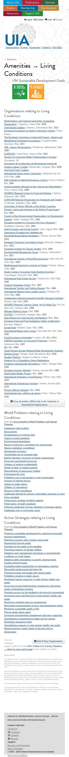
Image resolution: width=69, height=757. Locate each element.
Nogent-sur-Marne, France (35, 357)
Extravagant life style (14, 474)
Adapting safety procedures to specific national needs (30, 559)
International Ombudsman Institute (21, 383)
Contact (39, 20)
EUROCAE (9, 154)
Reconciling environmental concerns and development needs (33, 605)
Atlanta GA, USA (46, 278)
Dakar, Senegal (21, 219)
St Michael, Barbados (14, 203)
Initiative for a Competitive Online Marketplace (26, 360)
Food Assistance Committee (18, 337)
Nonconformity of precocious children (22, 471)
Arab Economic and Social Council (21, 229)
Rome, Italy (49, 377)
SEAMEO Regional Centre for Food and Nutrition (27, 193)
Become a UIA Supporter (19, 745)
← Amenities (10, 59)
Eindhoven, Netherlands (44, 147)
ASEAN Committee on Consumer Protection (25, 341)
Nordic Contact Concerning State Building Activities (29, 272)
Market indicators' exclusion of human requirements (29, 458)
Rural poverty (10, 431)
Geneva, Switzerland (37, 127)
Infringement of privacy (15, 451)
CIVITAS (8, 314)
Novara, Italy (10, 301)
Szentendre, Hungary (25, 314)
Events (10, 8)
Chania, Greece (56, 265)
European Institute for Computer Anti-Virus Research (29, 222)
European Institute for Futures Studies (22, 249)
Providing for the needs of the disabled (23, 546)
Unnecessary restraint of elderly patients (23, 500)
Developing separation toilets (18, 622)
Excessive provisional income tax (20, 461)
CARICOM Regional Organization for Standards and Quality (33, 200)
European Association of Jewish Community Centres (29, 131)
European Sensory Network (17, 370)
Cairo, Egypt (46, 229)
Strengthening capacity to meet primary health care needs (32, 625)
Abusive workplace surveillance (19, 448)
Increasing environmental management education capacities (33, 615)
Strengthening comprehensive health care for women (29, 619)
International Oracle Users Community (22, 173)
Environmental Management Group (21, 252)
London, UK (39, 337)
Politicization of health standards (20, 504)
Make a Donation (15, 749)
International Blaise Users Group (20, 331)
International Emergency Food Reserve (23, 377)
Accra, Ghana (56, 180)
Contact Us (13, 729)
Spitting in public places (15, 484)
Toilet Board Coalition (14, 127)
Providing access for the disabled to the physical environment (34, 592)
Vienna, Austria (48, 236)
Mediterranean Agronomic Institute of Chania (25, 265)
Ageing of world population (17, 438)
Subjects (46, 47)
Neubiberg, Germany (14, 226)
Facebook (15, 732)
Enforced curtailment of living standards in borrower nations (33, 507)
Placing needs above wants (17, 612)
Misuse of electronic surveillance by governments (28, 445)
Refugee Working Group (15, 311)
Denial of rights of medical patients (21, 467)
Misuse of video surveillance (18, 490)
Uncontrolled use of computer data (21, 454)
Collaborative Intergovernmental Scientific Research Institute (33, 298)
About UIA (13, 2)
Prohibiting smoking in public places (21, 576)
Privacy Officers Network (16, 390)
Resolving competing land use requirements (25, 602)
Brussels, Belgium (54, 242)
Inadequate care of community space (22, 510)
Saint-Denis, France (26, 154)
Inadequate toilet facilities (16, 428)
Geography (35, 47)
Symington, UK (11, 160)
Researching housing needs (17, 543)
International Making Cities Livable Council (24, 291)
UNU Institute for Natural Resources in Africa (26, 180)
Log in (29, 20)
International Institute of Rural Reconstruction (26, 259)
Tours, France (11, 190)
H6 (5, 347)
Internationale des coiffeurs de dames (22, 393)
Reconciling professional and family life (23, 569)
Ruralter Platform (12, 357)
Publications (32, 2)
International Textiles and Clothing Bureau (24, 288)
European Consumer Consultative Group (23, 242)
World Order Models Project (17, 373)
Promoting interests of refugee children (23, 550)
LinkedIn (15, 735)
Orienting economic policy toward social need (26, 540)
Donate (58, 20)
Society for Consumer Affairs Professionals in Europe (30, 157)
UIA (16, 32)
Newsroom (13, 13)
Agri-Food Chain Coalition (16, 170)
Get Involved (48, 8)
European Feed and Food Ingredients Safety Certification (31, 321)
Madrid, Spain (24, 327)
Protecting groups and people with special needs (27, 573)
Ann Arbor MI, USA (47, 331)
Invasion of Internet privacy (17, 481)
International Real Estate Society (20, 278)
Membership (28, 8)
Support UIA (32, 13)
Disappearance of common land (19, 435)
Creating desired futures (15, 563)
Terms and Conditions (17, 755)
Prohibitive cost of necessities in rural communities (29, 477)
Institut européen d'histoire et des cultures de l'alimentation (32, 186)
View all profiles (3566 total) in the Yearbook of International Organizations (36, 403)
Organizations (12, 47)
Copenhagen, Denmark (15, 275)
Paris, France (49, 393)
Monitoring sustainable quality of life (21, 609)
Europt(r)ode (10, 327)
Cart (49, 20)
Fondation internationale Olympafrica (22, 364)
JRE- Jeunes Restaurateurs (17, 147)
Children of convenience (15, 487)
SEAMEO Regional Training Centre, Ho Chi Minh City (30, 305)
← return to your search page (18, 649)
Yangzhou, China (26, 124)
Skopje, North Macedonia (33, 354)
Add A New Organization (50, 641)
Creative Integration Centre (17, 285)
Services (50, 2)
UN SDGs (57, 47)
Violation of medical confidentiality (20, 464)
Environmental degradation (17, 441)
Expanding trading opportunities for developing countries (31, 566)
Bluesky (14, 739)
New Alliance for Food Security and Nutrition (25, 318)
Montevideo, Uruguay (39, 167)
